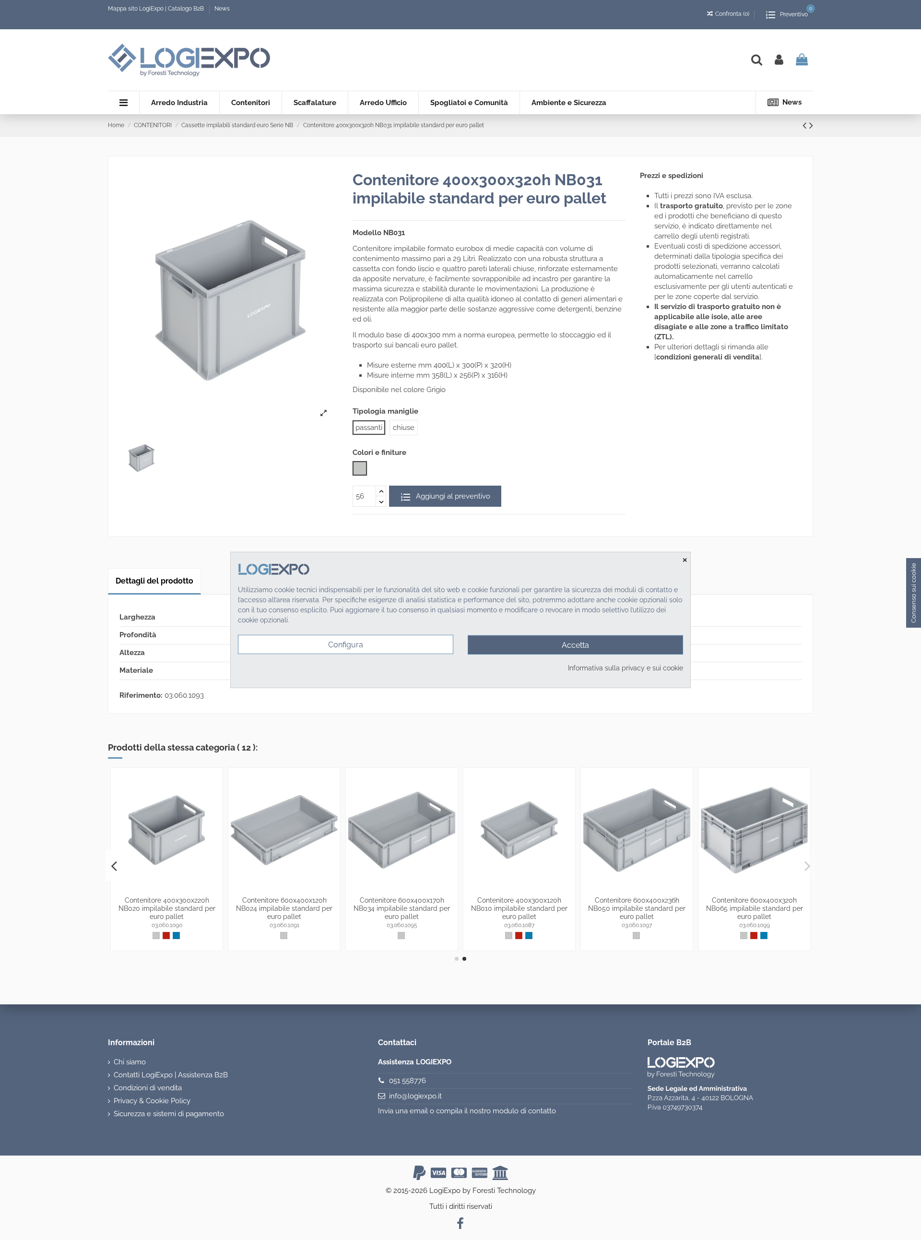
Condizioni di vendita (148, 1088)
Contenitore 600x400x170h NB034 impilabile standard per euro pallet (402, 908)
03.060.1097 (637, 925)
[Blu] (176, 935)
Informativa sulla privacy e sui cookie (625, 668)
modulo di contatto (524, 1111)
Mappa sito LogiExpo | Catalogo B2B (156, 8)
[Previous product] (806, 125)
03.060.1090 (167, 925)
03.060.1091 (284, 925)
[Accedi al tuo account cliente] (779, 60)
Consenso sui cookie (913, 593)
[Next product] (811, 125)
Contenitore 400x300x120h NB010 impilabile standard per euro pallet (519, 908)
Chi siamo (130, 1062)
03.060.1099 (754, 925)
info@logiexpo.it (415, 1096)
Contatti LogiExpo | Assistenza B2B (171, 1075)
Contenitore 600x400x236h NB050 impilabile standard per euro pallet (636, 908)
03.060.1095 (402, 925)
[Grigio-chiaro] (156, 935)
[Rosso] (166, 935)
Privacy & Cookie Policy (152, 1101)
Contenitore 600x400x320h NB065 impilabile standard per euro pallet (754, 908)
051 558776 (407, 1080)
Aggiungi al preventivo (452, 496)
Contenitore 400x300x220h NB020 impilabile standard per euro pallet (166, 908)
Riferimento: (141, 695)
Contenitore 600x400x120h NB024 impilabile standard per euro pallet (284, 908)
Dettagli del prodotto (154, 580)
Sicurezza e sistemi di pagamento (169, 1113)
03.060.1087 (519, 925)
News (222, 8)
